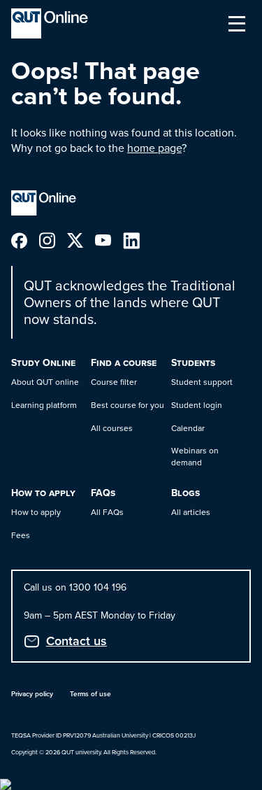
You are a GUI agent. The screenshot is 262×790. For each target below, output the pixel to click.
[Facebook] (25, 240)
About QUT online (45, 382)
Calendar (188, 428)
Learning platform (44, 405)
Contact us (76, 641)
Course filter (114, 382)
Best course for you (127, 405)
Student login (196, 405)
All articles (190, 512)
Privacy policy (32, 694)
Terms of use (90, 694)
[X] (81, 240)
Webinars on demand (195, 456)
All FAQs (107, 512)
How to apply (36, 512)
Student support (202, 382)
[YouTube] (109, 240)
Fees (20, 535)
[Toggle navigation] (236, 23)
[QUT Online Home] (49, 23)
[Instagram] (53, 240)
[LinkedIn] (137, 240)
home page (154, 148)
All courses (112, 428)
